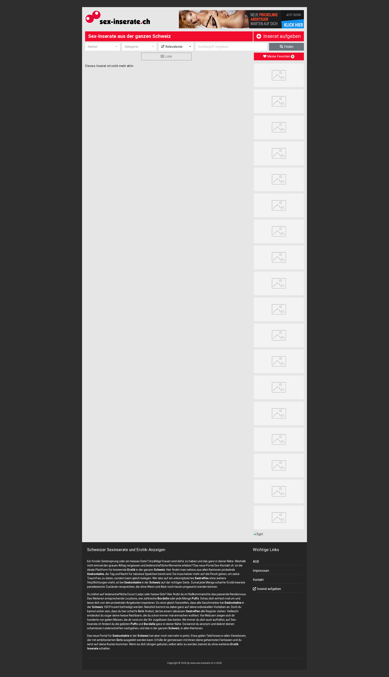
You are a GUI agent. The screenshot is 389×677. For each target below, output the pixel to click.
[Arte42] (279, 127)
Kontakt (258, 580)
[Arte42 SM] (279, 283)
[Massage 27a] (279, 231)
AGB (256, 561)
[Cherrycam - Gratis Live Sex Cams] (279, 387)
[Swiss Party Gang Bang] (279, 205)
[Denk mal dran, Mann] (279, 439)
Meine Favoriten (279, 56)
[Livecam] (279, 257)
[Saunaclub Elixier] (279, 361)
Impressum (261, 571)
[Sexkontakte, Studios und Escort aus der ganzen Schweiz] (129, 18)
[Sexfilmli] (279, 491)
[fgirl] (258, 534)
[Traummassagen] (279, 101)
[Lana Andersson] (279, 75)
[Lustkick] (279, 335)
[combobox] (102, 47)
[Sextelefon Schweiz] (279, 517)
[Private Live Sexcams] (241, 19)
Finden (288, 47)
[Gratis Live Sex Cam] (279, 179)
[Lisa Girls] (279, 153)
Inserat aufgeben (282, 36)
